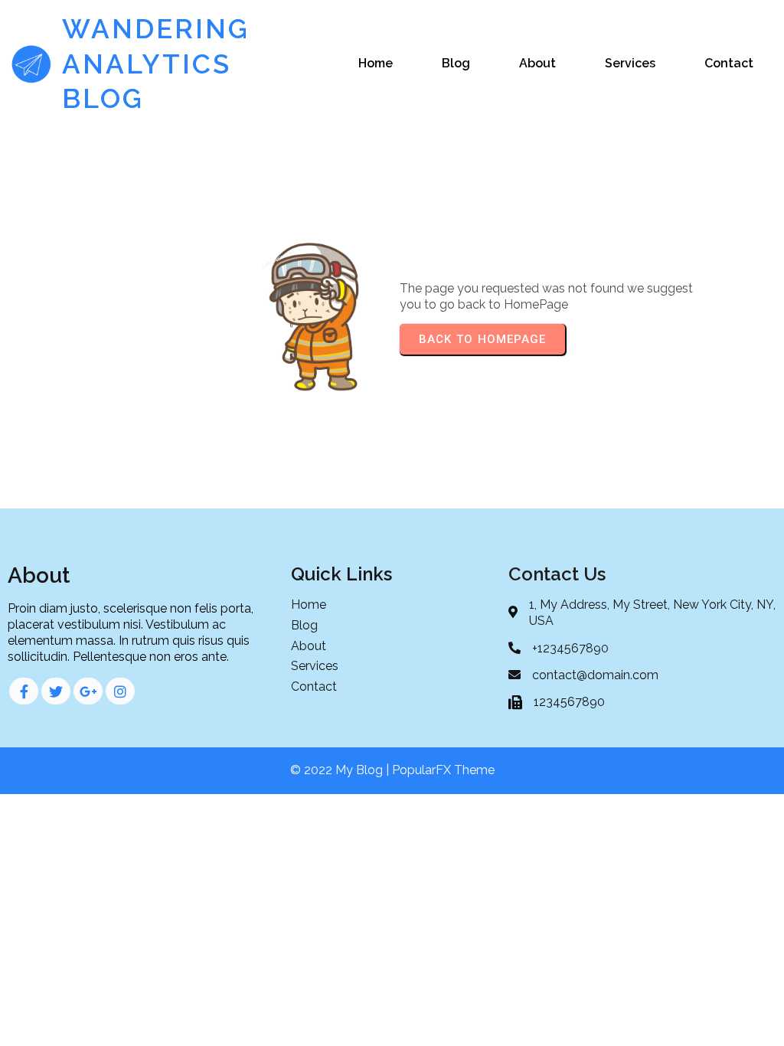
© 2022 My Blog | (341, 770)
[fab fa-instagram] (120, 691)
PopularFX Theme (443, 770)
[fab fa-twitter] (55, 691)
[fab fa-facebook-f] (23, 691)
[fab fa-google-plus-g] (88, 691)
